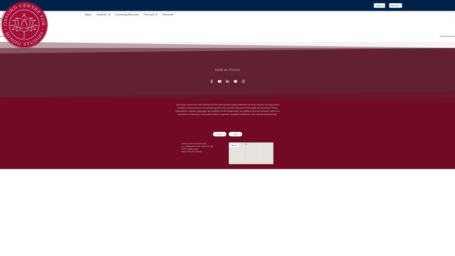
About (87, 14)
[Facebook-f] (211, 81)
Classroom (167, 14)
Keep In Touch (227, 70)
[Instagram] (243, 81)
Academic (101, 14)
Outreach (149, 14)
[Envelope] (235, 81)
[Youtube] (219, 81)
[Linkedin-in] (227, 81)
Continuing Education (127, 14)
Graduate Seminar (447, 36)
